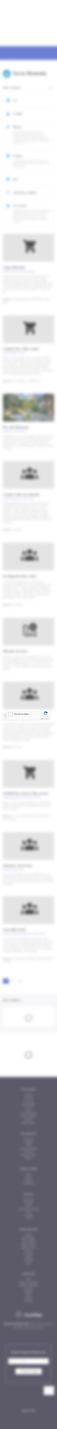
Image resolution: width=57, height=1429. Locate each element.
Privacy (42, 718)
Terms (47, 718)
